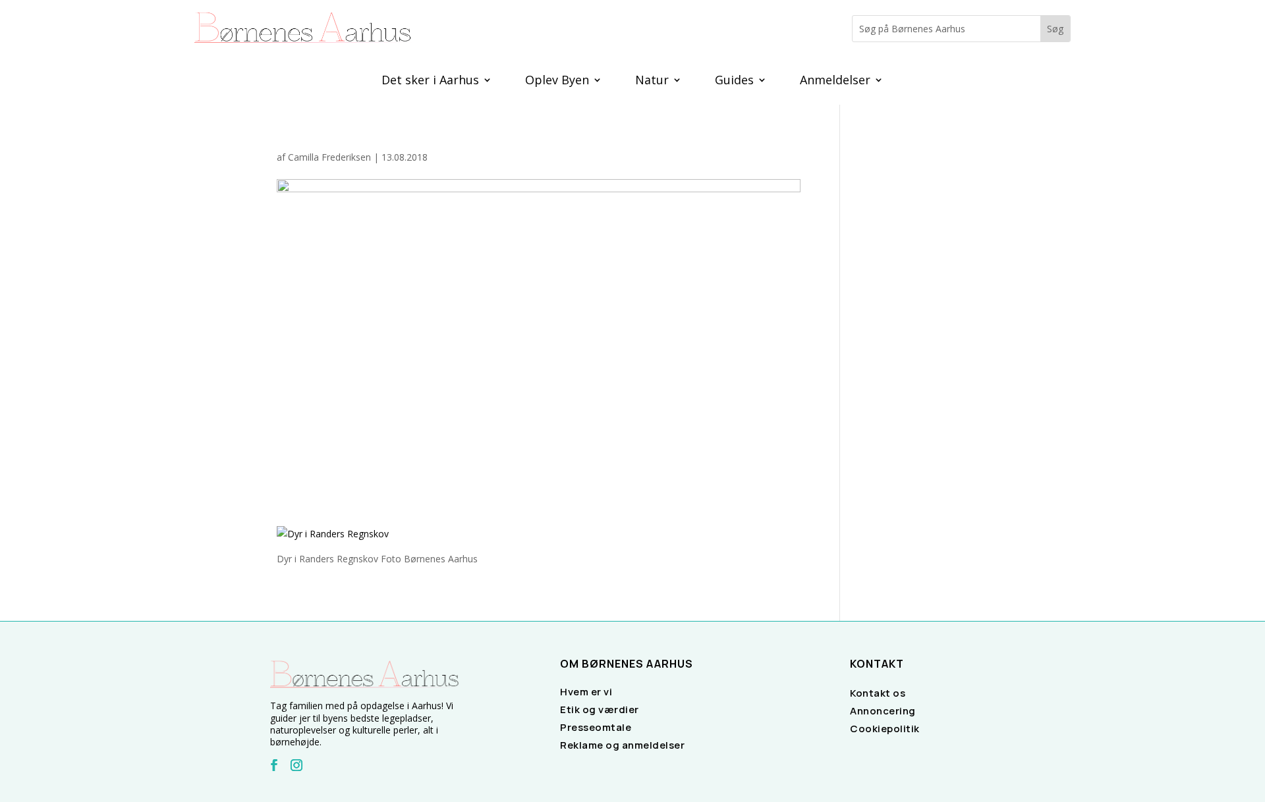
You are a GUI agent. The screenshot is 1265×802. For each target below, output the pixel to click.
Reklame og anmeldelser (622, 745)
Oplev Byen (557, 81)
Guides (734, 81)
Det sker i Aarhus (430, 81)
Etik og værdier (599, 709)
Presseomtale (595, 727)
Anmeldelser (835, 81)
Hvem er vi (586, 692)
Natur (652, 81)
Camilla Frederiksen (329, 157)
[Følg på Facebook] (274, 765)
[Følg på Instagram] (296, 765)
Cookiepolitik (885, 728)
